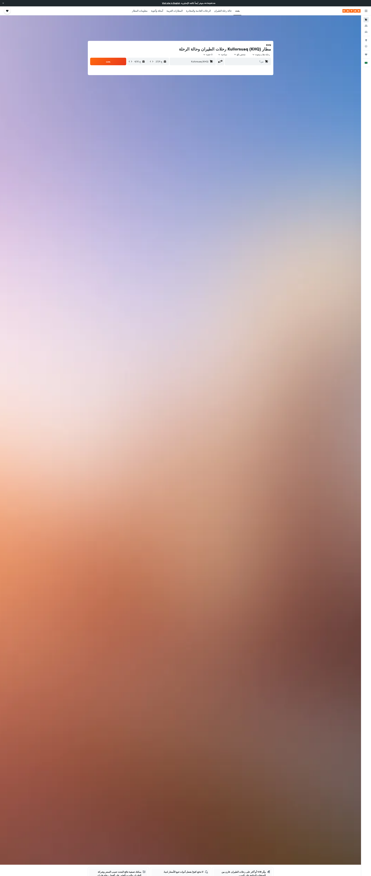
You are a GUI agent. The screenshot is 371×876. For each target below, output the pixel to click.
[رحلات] (366, 54)
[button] (3, 3)
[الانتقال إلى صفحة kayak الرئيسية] (351, 11)
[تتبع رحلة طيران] (366, 46)
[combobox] (261, 54)
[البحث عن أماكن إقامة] (366, 26)
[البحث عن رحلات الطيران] (366, 20)
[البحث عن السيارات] (366, 32)
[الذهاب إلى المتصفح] (366, 40)
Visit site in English (171, 3)
